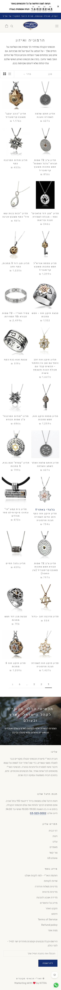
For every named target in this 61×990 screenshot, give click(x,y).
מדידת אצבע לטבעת (46, 897)
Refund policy (49, 924)
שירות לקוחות (50, 880)
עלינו (55, 841)
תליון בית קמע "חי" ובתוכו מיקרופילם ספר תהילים (16, 512)
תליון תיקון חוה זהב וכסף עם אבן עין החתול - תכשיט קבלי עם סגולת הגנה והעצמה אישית (45, 366)
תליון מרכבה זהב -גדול (45, 616)
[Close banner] (58, 6)
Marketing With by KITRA (31, 983)
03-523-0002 (38, 813)
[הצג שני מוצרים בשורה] (4, 73)
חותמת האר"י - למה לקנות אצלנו (41, 875)
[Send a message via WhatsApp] (56, 985)
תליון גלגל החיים (16, 563)
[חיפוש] (12, 26)
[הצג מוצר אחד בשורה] (9, 73)
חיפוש (54, 913)
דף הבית (53, 830)
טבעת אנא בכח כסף (15, 359)
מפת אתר (52, 930)
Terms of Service (47, 919)
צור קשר (53, 852)
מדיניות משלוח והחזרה (46, 886)
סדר (28, 74)
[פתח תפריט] (56, 26)
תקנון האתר (51, 908)
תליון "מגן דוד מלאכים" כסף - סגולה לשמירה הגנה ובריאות (45, 216)
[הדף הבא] (12, 684)
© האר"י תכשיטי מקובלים (30, 978)
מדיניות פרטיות (49, 891)
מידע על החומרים (48, 902)
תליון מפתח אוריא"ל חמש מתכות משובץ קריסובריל (45, 266)
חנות (55, 836)
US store (52, 858)
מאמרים (53, 847)
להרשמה (48, 963)
